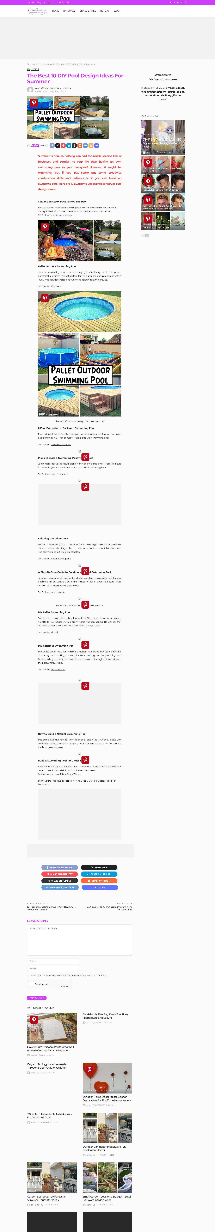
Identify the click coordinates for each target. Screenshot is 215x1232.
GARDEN (35, 69)
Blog (39, 2)
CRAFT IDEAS (34, 1041)
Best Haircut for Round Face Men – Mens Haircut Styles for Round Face (163, 207)
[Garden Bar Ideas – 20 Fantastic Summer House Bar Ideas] (52, 1177)
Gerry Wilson (73, 774)
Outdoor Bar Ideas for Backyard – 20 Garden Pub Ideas (104, 1148)
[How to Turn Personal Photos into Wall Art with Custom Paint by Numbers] (52, 1028)
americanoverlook (61, 444)
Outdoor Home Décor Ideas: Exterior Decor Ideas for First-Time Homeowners (107, 1098)
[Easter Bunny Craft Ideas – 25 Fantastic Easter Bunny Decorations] (163, 221)
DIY (28, 69)
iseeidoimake (58, 592)
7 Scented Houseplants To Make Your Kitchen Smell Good (49, 1116)
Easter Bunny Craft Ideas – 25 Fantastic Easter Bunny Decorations (162, 226)
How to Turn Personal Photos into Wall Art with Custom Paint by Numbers (50, 1048)
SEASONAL (167, 134)
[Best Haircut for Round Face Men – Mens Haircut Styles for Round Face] (163, 202)
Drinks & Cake (88, 10)
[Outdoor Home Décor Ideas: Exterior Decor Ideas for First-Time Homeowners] (107, 1078)
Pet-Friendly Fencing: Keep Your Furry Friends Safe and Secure (105, 1016)
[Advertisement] (107, 38)
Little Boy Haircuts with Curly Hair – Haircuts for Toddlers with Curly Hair (161, 188)
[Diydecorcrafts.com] (37, 10)
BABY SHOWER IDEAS (152, 134)
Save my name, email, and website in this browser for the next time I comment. (68, 975)
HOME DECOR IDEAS (104, 1090)
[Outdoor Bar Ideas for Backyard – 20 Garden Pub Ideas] (107, 1128)
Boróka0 (91, 1155)
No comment (66, 88)
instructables (58, 669)
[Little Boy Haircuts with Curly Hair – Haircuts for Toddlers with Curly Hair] (163, 183)
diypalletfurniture (60, 474)
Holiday (104, 10)
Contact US (49, 2)
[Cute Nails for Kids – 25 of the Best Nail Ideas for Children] (163, 165)
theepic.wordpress (61, 558)
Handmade (69, 10)
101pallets (56, 286)
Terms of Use (63, 2)
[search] (186, 2)
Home (31, 2)
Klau (37, 88)
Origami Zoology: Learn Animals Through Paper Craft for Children (46, 1066)
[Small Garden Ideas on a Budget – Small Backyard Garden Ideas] (107, 1177)
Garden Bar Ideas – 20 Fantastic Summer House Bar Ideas (46, 1198)
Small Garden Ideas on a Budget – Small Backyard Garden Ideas (107, 1198)
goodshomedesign (61, 215)
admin (34, 1055)
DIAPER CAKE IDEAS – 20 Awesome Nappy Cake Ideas (162, 143)
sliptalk (54, 632)
